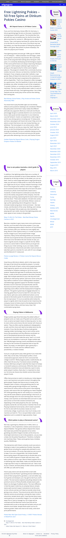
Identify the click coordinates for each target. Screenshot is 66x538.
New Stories (54, 211)
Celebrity (53, 192)
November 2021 (55, 143)
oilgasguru (7, 4)
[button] (60, 4)
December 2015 (55, 154)
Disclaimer (36, 1)
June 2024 (53, 127)
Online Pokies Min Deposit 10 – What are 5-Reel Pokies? (21, 526)
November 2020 (55, 151)
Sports (52, 216)
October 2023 (54, 132)
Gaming (52, 200)
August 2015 (54, 165)
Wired (52, 222)
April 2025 (53, 113)
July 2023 (53, 138)
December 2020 (55, 149)
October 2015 (54, 160)
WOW (52, 224)
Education (53, 194)
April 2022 (53, 141)
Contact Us (15, 1)
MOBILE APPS (54, 208)
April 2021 (53, 146)
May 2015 (53, 168)
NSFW (52, 213)
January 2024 (54, 130)
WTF (51, 227)
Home (7, 1)
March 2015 (54, 170)
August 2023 (54, 135)
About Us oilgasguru (26, 1)
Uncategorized (10, 521)
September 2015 (55, 162)
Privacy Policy (45, 1)
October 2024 (54, 124)
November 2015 (55, 157)
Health (52, 202)
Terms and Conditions (57, 1)
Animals (52, 189)
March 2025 (54, 116)
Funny (52, 197)
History (52, 205)
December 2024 (55, 119)
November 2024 (55, 121)
